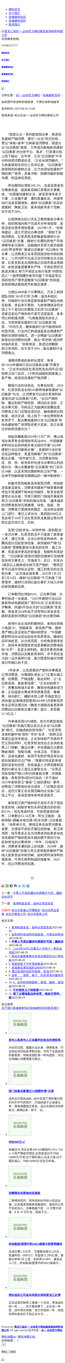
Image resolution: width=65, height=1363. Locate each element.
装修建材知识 (17, 16)
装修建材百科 (17, 20)
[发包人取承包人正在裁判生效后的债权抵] (20, 1032)
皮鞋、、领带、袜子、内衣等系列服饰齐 (38, 975)
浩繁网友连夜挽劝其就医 (24, 1193)
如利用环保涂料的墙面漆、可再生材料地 (38, 934)
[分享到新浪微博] (3, 885)
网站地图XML (27, 1336)
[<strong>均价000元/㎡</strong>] (20, 1134)
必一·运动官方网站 (28, 95)
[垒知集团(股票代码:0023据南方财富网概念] (20, 1236)
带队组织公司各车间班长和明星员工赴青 (35, 1295)
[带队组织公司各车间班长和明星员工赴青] (20, 1287)
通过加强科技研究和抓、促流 (30, 971)
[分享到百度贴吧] (23, 885)
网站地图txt (8, 1336)
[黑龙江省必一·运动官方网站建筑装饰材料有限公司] (32, 35)
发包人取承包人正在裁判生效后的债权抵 (35, 1039)
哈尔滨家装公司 (37, 914)
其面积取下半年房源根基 (27, 963)
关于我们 (14, 13)
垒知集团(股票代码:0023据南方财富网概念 (35, 1243)
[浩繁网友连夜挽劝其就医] (20, 1185)
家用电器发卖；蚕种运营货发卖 (33, 903)
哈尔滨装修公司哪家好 (26, 910)
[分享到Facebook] (11, 885)
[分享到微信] (7, 885)
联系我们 (14, 24)
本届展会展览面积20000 (27, 967)
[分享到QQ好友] (15, 885)
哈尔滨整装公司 (16, 914)
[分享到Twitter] (19, 885)
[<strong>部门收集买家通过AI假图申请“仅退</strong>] (20, 1083)
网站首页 (14, 9)
